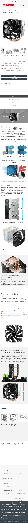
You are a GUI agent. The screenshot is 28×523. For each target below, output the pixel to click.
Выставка (20, 476)
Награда (14, 106)
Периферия (7, 486)
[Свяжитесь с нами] (15, 2)
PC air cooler (17, 88)
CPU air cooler (4, 88)
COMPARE (15, 76)
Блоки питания (7, 473)
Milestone (20, 496)
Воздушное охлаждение (19, 10)
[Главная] (8, 5)
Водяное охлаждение (7, 476)
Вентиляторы (7, 483)
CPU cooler (11, 88)
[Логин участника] (18, 2)
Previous (3, 50)
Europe (7, 493)
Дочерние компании (20, 493)
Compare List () (14, 78)
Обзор (14, 96)
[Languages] (9, 2)
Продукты (9, 10)
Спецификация (14, 99)
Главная (3, 10)
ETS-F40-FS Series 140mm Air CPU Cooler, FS (10, 12)
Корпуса (7, 481)
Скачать (14, 102)
